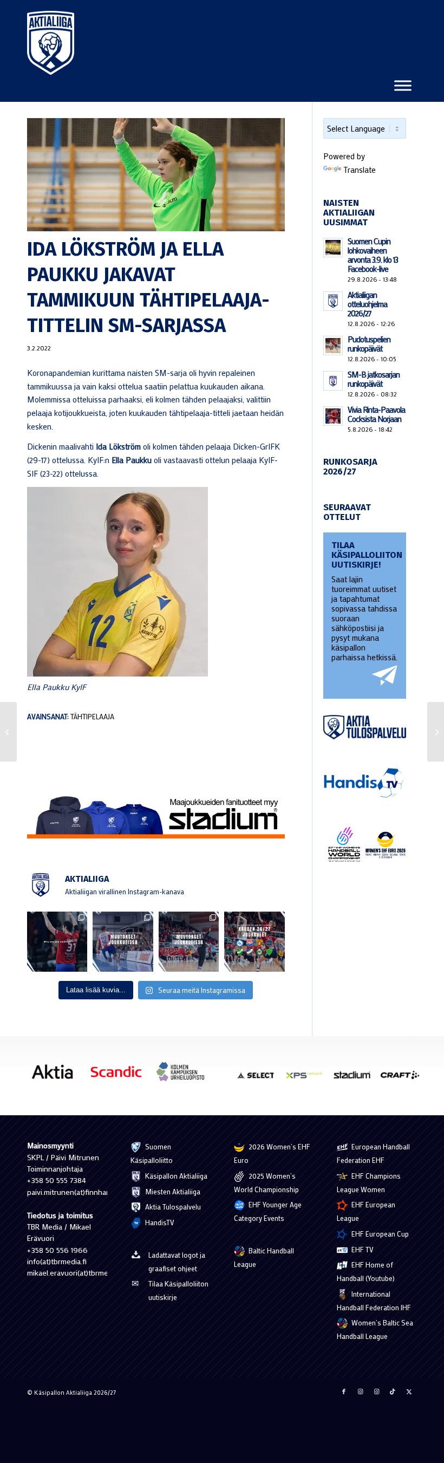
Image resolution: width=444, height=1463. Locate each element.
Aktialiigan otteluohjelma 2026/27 (367, 303)
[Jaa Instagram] (360, 1391)
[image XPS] (308, 1079)
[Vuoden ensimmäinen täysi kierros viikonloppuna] (435, 732)
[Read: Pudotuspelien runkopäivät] (333, 345)
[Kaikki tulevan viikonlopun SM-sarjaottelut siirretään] (8, 732)
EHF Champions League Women (369, 1182)
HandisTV (158, 1222)
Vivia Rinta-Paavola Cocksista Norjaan (376, 414)
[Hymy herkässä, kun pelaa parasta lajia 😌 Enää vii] (57, 942)
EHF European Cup (379, 1233)
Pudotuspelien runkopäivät (369, 344)
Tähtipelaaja (92, 716)
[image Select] (260, 1079)
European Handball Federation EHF (373, 1153)
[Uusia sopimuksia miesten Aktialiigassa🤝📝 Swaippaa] (123, 942)
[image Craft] (404, 1079)
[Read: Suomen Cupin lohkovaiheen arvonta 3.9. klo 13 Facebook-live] (333, 247)
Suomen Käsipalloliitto (151, 1153)
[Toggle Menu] (403, 85)
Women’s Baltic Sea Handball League (375, 1329)
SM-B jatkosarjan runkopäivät (374, 379)
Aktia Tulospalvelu (172, 1206)
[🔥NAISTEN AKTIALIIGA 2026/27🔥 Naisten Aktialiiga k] (254, 942)
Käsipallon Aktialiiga (175, 1175)
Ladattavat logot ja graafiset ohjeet (176, 1261)
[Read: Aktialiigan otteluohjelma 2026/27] (333, 301)
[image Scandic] (120, 1076)
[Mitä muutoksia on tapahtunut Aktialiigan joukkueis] (189, 942)
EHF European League (366, 1211)
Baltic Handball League (264, 1257)
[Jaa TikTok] (392, 1391)
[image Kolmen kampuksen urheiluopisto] (184, 1076)
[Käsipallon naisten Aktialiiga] (50, 43)
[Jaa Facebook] (344, 1391)
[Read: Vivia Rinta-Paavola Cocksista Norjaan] (333, 416)
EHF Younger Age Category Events (268, 1211)
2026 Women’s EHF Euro (272, 1153)
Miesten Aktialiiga (171, 1191)
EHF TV (362, 1249)
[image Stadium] (356, 1079)
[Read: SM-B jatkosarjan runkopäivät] (333, 381)
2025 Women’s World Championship (266, 1182)
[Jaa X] (409, 1391)
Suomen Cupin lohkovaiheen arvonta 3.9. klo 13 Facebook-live (373, 255)
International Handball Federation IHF (374, 1300)
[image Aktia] (56, 1076)
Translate (359, 169)
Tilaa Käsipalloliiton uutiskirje (178, 1290)
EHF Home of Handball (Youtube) (366, 1271)
